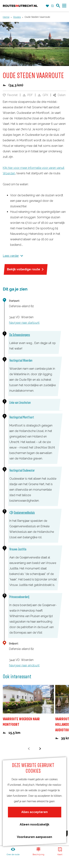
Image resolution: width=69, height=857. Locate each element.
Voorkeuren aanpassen (34, 837)
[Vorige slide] (29, 748)
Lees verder (11, 256)
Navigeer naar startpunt (24, 322)
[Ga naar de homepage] (20, 6)
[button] (6, 13)
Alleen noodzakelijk (34, 824)
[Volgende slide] (40, 748)
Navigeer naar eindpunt (24, 665)
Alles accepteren (34, 812)
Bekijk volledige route (23, 269)
